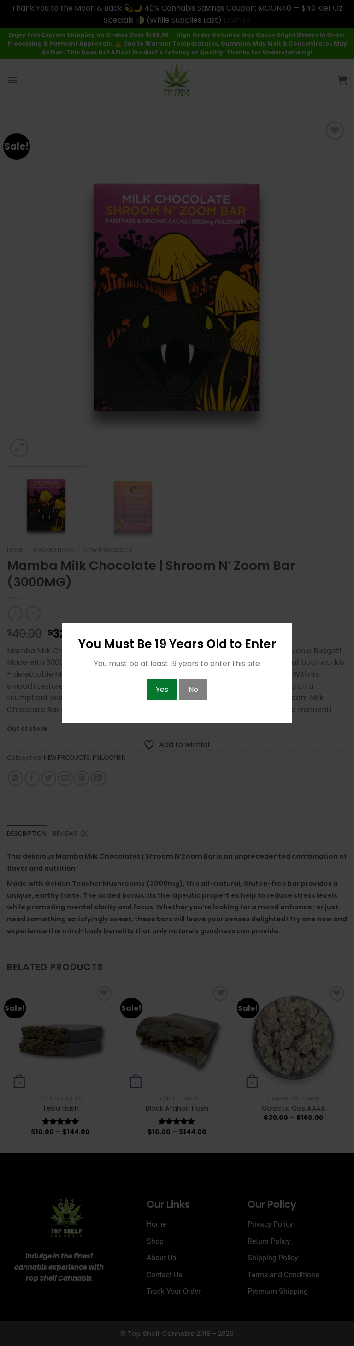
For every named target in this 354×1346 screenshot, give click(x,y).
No (193, 689)
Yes (162, 689)
